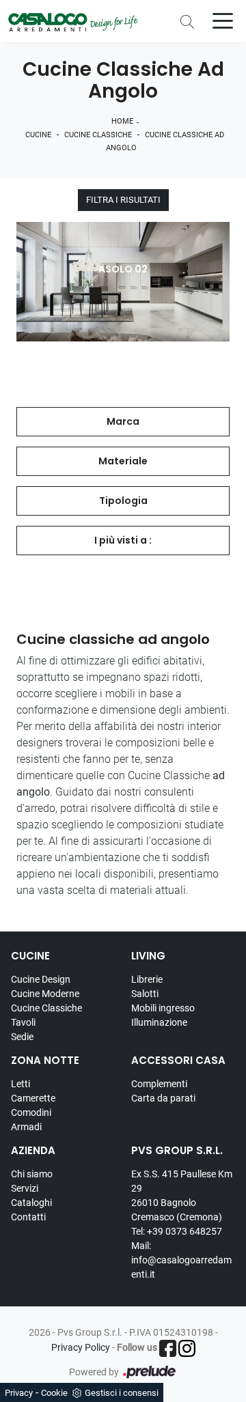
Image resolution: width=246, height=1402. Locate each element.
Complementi (159, 1083)
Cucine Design (40, 979)
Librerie (147, 979)
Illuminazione (159, 1022)
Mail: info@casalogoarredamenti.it (181, 1260)
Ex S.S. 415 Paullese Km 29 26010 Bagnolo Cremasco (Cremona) (181, 1195)
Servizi (24, 1188)
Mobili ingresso (163, 1008)
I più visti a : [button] (123, 540)
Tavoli (23, 1022)
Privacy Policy (80, 1347)
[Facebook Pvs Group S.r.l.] (167, 1348)
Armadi (26, 1126)
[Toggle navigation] (222, 19)
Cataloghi (31, 1202)
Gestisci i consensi (122, 1393)
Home (122, 121)
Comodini (31, 1112)
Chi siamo (32, 1173)
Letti (20, 1083)
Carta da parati (163, 1098)
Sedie (22, 1036)
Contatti (28, 1216)
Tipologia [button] (123, 500)
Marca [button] (123, 421)
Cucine (38, 134)
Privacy (19, 1393)
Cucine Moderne (45, 993)
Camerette (33, 1098)
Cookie (54, 1393)
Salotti (145, 993)
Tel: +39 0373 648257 (176, 1231)
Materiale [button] (123, 461)
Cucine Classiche (98, 134)
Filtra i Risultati (123, 200)
